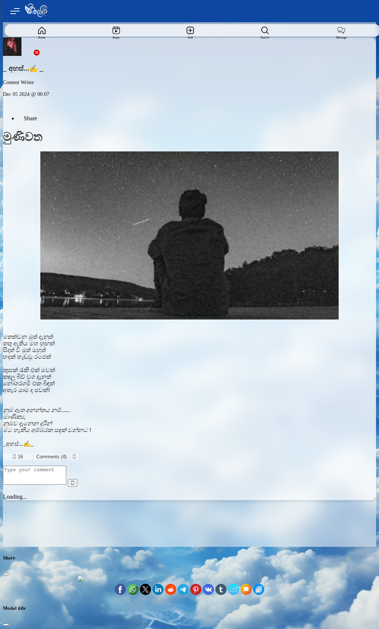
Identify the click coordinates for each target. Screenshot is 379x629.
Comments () (51, 456)
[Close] (6, 574)
